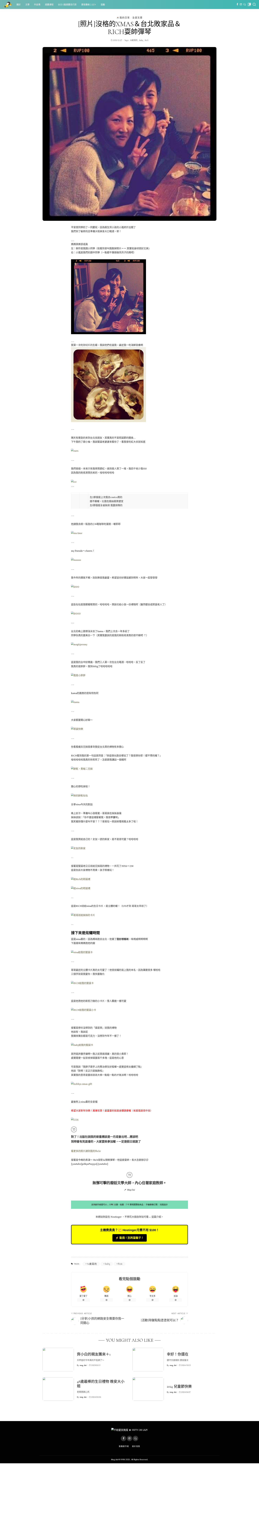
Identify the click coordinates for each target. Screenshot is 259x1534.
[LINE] (244, 4)
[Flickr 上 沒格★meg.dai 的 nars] (74, 450)
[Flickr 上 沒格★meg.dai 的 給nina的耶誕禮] (80, 888)
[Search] (254, 4)
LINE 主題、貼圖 (116, 1204)
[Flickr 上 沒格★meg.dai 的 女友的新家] (78, 848)
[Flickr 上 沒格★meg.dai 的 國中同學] (108, 296)
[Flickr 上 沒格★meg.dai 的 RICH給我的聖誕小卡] (83, 1009)
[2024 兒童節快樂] (148, 1389)
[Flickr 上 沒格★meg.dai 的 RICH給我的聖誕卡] (82, 983)
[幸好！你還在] (148, 1359)
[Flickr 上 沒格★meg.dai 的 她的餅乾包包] (79, 795)
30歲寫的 (134, 40)
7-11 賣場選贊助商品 (134, 1204)
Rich (146, 40)
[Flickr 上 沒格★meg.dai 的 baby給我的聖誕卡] (82, 1044)
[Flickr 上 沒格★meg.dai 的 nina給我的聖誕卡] (82, 952)
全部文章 (137, 17)
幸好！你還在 (177, 1354)
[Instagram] (241, 4)
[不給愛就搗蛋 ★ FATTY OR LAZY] (7, 4)
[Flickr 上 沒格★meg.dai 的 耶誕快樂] (77, 728)
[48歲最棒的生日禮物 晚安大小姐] (58, 1389)
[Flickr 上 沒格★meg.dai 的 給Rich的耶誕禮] (80, 878)
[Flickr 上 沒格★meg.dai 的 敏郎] (108, 384)
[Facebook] (237, 4)
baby (141, 40)
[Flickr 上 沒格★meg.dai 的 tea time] (76, 532)
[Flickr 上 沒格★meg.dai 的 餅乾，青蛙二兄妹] (82, 768)
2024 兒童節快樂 (179, 1386)
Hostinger (116, 1216)
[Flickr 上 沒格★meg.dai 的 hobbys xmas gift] (82, 1083)
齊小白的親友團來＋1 (94, 1354)
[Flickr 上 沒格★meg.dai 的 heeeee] (76, 559)
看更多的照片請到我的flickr (86, 1151)
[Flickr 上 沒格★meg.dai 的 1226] (75, 1119)
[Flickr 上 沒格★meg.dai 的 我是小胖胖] (78, 675)
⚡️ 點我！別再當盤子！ (129, 1237)
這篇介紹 (156, 1216)
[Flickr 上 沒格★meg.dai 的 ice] (73, 481)
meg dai (83, 1365)
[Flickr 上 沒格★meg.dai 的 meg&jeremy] (79, 644)
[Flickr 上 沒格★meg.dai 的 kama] (75, 702)
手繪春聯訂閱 (152, 1204)
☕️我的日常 (123, 17)
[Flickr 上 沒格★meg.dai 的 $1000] (76, 613)
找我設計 (164, 1204)
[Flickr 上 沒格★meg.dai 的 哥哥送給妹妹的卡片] (83, 914)
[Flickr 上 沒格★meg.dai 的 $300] (75, 586)
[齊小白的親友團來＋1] (58, 1359)
